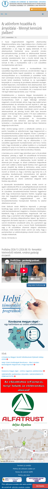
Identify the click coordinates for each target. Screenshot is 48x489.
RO (2, 14)
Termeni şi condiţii (24, 465)
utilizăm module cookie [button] (21, 487)
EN (6, 14)
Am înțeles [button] (40, 486)
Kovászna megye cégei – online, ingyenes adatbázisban (22, 371)
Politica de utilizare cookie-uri (24, 469)
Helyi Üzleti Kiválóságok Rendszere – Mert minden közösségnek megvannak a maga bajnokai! (20, 363)
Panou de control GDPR (24, 472)
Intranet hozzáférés (39, 9)
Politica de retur (24, 475)
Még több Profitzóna (36, 285)
